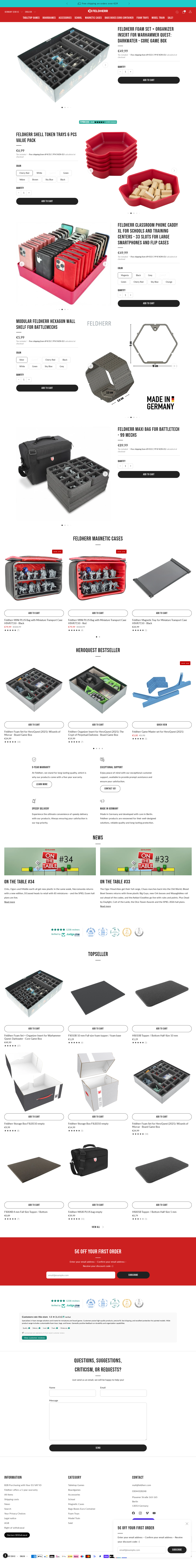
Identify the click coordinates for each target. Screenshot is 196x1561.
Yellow (22, 179)
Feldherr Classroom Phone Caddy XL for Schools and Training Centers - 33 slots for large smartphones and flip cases (148, 234)
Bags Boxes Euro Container (81, 1508)
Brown (35, 179)
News (7, 1504)
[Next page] (191, 578)
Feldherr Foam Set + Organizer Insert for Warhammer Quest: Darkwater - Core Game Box (146, 35)
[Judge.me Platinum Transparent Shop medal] (115, 932)
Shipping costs (11, 1499)
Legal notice (10, 1518)
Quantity (121, 66)
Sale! (170, 18)
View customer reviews (34, 1338)
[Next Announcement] (129, 3)
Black (62, 179)
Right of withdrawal (14, 1527)
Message (53, 1400)
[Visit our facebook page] (133, 1513)
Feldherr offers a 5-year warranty (21, 1489)
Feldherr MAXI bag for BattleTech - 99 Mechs (148, 432)
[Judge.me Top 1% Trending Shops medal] (127, 932)
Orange (169, 282)
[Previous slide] (91, 171)
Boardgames (49, 18)
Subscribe (177, 1549)
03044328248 (139, 1491)
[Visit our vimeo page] (147, 1513)
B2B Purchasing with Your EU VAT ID (22, 1485)
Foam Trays (143, 18)
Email (103, 1387)
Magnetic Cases (93, 18)
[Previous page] (4, 578)
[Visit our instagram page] (140, 1513)
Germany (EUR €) (12, 12)
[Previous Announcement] (67, 3)
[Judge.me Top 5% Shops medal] (139, 932)
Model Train (158, 18)
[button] (62, 107)
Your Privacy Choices (15, 1513)
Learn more (42, 784)
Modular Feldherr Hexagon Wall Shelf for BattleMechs (45, 324)
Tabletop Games (31, 18)
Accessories (65, 18)
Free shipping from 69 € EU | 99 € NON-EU (148, 55)
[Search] (177, 12)
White (39, 173)
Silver (21, 360)
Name (52, 1387)
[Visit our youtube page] (154, 1513)
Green (66, 173)
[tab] (96, 636)
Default (52, 173)
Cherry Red (24, 173)
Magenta (125, 275)
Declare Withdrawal (17, 1535)
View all (96, 1227)
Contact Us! (110, 788)
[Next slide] (105, 65)
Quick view (162, 724)
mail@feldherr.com (141, 1485)
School (78, 18)
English (28, 12)
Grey (150, 275)
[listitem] (98, 3)
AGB (6, 1523)
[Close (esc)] (187, 1524)
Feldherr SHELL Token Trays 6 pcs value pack (46, 138)
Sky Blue (49, 179)
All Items (8, 1494)
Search (7, 1508)
